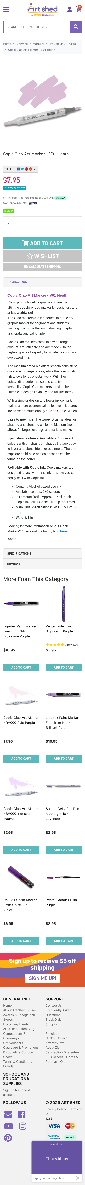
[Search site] (75, 27)
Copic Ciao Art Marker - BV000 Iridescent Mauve (21, 814)
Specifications (19, 553)
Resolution (53, 1034)
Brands (8, 1066)
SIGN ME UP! (42, 978)
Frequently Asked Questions (58, 1012)
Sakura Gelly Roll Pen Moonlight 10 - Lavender (62, 814)
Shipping (52, 1024)
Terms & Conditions (17, 1062)
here (63, 531)
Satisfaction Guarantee (62, 1052)
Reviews (13, 563)
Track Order (54, 1019)
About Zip (53, 1047)
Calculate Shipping (44, 266)
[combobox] (42, 27)
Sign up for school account (16, 1092)
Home (7, 1006)
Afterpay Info (55, 1043)
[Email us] (10, 1116)
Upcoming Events (16, 1024)
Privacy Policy (56, 1109)
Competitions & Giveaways (14, 1036)
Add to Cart (46, 243)
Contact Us (54, 1006)
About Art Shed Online (19, 1010)
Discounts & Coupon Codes (18, 1054)
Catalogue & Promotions (21, 1047)
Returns (51, 1029)
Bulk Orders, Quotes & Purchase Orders (62, 1059)
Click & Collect (56, 1038)
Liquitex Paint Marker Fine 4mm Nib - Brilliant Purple (62, 722)
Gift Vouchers (13, 1043)
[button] (42, 256)
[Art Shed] (42, 9)
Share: (11, 169)
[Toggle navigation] (6, 9)
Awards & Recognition (19, 1015)
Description (17, 282)
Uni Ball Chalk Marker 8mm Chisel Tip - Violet (20, 905)
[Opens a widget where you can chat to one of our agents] (57, 1161)
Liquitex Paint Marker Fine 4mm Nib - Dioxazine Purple (20, 631)
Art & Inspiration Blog (18, 1029)
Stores (8, 1019)
